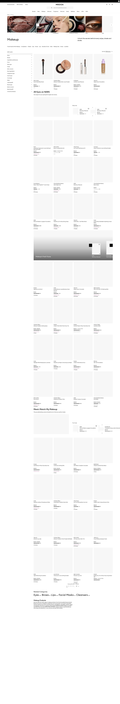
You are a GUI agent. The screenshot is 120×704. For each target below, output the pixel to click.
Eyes (87, 33)
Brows (36, 46)
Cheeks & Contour (73, 33)
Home (8, 14)
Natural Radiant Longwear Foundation (42, 221)
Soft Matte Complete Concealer (81, 465)
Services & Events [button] (10, 4)
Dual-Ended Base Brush (39, 81)
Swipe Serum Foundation (99, 81)
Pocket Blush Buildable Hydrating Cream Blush (103, 222)
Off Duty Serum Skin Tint (79, 538)
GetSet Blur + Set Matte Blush (80, 221)
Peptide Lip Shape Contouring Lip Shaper (63, 362)
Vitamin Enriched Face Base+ (100, 465)
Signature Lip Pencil (38, 289)
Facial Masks (66, 594)
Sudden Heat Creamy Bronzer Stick (101, 502)
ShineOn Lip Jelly (37, 538)
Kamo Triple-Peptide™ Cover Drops (41, 184)
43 (76, 586)
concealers (62, 604)
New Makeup (39, 33)
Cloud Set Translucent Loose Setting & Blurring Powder (42, 149)
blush (71, 604)
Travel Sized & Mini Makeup (13, 46)
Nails (51, 46)
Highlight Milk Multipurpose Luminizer (42, 362)
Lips (103, 33)
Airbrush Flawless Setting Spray (40, 325)
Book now (11, 28)
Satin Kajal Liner (57, 184)
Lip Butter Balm (97, 325)
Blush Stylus (96, 184)
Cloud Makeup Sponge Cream (100, 538)
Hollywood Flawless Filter (59, 399)
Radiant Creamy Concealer (80, 399)
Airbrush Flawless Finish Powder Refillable (63, 538)
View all (77, 583)
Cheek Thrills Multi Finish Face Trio (61, 325)
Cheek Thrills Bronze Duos (79, 362)
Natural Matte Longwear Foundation (88, 428)
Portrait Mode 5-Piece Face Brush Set (82, 325)
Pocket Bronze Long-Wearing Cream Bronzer (62, 290)
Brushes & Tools (45, 46)
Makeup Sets (56, 46)
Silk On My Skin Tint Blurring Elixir (101, 289)
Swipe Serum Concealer (79, 289)
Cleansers (82, 594)
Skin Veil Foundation (98, 362)
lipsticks (47, 605)
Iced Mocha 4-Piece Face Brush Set (41, 465)
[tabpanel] (60, 319)
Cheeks (29, 46)
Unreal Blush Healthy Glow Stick (61, 502)
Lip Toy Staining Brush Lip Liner (80, 502)
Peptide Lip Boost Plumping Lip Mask (42, 502)
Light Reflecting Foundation (40, 575)
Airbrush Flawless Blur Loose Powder (62, 81)
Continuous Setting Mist (59, 465)
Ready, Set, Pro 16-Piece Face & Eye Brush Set (103, 576)
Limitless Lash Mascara (79, 81)
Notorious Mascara (78, 184)
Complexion (55, 33)
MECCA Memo (20, 4)
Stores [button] (26, 4)
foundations (57, 604)
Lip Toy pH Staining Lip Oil (79, 148)
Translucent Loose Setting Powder (61, 575)
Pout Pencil (36, 399)
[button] (109, 51)
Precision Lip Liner (78, 575)
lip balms (53, 605)
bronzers (37, 605)
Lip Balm (66, 46)
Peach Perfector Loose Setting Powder (102, 148)
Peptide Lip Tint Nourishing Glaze (61, 221)
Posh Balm (96, 399)
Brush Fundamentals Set (59, 148)
